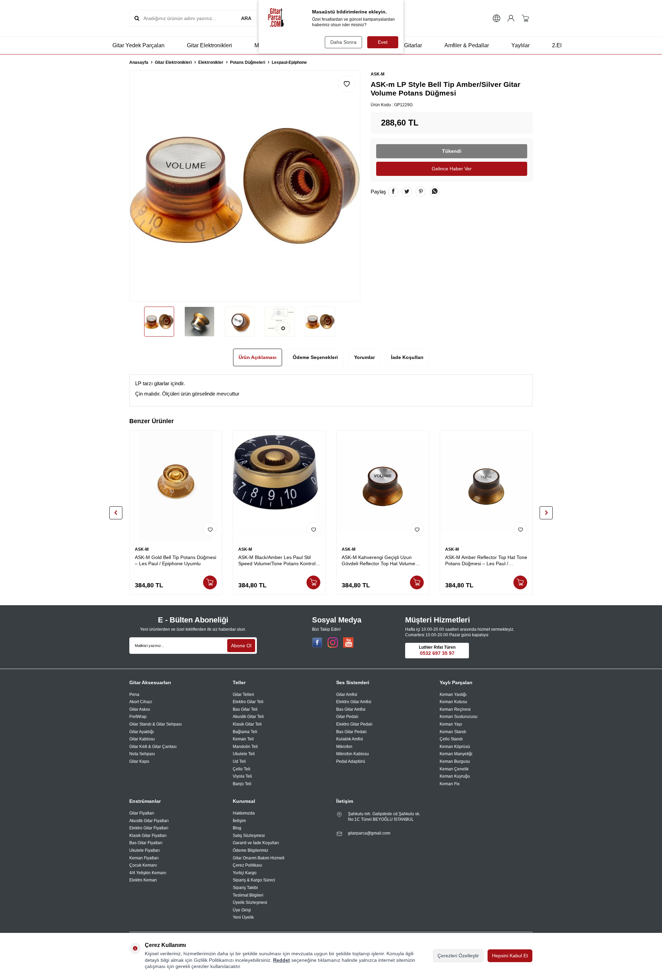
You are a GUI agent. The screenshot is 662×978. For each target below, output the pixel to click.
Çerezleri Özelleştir (458, 955)
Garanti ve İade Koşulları (256, 842)
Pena (134, 694)
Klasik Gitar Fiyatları (148, 835)
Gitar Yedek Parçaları (138, 45)
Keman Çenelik (454, 769)
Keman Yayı (451, 724)
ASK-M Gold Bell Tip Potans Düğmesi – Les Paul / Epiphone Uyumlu (175, 561)
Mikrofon (344, 746)
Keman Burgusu (455, 761)
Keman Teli (243, 739)
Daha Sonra (343, 42)
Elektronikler (210, 62)
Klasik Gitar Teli (247, 724)
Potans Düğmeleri (247, 62)
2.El (557, 45)
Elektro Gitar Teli (248, 701)
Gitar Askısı (139, 709)
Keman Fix (450, 783)
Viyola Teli (242, 776)
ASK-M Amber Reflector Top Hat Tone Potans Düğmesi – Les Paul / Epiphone (486, 561)
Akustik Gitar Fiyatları (149, 820)
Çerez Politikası (247, 865)
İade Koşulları (407, 357)
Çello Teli (241, 769)
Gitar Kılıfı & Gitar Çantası (153, 746)
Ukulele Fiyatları (144, 850)
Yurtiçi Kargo (245, 872)
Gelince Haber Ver (452, 168)
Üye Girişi (242, 910)
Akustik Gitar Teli (248, 716)
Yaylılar (520, 45)
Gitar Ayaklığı (141, 731)
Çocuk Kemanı (143, 865)
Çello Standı (451, 739)
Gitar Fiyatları (141, 813)
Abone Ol (241, 645)
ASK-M (377, 74)
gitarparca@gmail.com (369, 833)
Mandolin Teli (245, 746)
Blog (237, 828)
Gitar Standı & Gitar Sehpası (155, 724)
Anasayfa (138, 62)
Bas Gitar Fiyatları (145, 842)
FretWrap (138, 716)
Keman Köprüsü (455, 746)
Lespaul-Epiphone (289, 62)
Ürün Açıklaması (258, 357)
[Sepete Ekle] (210, 582)
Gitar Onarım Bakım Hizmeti (258, 858)
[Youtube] (348, 642)
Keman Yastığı (453, 694)
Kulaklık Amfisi (349, 739)
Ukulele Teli (244, 753)
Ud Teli (239, 761)
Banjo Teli (242, 783)
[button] (115, 512)
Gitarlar (413, 45)
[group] (245, 186)
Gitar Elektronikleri (209, 45)
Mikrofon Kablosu (352, 753)
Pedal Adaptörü (350, 761)
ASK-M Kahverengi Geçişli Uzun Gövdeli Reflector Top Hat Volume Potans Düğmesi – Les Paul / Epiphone (378, 561)
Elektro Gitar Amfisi (353, 701)
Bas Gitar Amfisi (350, 709)
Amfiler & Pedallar (466, 45)
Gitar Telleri (243, 694)
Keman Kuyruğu (455, 776)
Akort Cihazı (140, 701)
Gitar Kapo (139, 761)
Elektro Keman (143, 880)
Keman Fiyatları (144, 858)
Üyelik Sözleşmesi (250, 902)
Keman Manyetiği (456, 753)
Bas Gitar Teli (245, 709)
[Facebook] (317, 642)
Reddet (281, 960)
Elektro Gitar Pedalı (354, 724)
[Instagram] (333, 642)
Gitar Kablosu (142, 739)
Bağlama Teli (245, 731)
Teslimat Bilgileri (248, 895)
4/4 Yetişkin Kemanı (147, 872)
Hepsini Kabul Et (510, 955)
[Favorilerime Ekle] (210, 529)
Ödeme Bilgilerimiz (250, 850)
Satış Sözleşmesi (249, 835)
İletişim (239, 820)
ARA (246, 18)
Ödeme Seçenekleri (315, 357)
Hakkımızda (244, 813)
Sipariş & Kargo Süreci (254, 880)
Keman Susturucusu (459, 716)
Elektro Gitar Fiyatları (148, 828)
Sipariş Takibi (245, 887)
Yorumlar (364, 357)
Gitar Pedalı (347, 716)
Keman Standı (453, 731)
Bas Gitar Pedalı (351, 731)
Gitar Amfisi (346, 694)
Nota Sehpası (142, 753)
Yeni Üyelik (243, 917)
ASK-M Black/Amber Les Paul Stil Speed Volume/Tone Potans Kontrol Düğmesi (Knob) (276, 561)
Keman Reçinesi (455, 709)
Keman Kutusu (453, 701)
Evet (383, 42)
